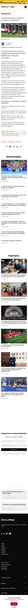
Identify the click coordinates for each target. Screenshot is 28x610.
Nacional (3, 552)
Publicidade (4, 569)
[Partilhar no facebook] (6, 146)
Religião (3, 550)
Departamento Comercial (8, 588)
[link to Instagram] (4, 534)
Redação (3, 583)
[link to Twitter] (7, 534)
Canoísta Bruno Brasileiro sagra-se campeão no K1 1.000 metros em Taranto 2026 (13, 222)
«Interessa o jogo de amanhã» (9, 240)
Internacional (4, 554)
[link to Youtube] (10, 534)
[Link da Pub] (14, 2)
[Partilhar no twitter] (10, 146)
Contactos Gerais (6, 577)
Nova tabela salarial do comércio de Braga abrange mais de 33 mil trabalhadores (13, 353)
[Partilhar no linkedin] (17, 146)
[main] (14, 262)
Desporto (3, 548)
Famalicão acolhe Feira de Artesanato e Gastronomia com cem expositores (12, 260)
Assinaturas (4, 567)
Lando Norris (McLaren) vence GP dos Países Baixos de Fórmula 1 (13, 196)
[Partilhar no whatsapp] (14, 146)
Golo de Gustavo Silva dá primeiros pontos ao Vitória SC (14, 187)
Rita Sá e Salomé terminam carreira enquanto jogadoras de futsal (13, 213)
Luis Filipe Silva (9, 43)
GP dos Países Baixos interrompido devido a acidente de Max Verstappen (13, 232)
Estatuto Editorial (5, 565)
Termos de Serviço (16, 453)
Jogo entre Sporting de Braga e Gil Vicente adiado (13, 330)
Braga (2, 544)
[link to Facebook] (1, 534)
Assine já (14, 604)
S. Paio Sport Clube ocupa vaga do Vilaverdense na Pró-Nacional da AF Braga (12, 378)
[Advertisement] (14, 414)
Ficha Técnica (4, 563)
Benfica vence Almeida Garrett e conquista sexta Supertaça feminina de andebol (13, 161)
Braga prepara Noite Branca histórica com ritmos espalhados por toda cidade (13, 307)
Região (3, 546)
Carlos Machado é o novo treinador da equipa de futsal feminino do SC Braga (14, 204)
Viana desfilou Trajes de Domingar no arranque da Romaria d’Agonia (11, 283)
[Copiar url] (21, 146)
